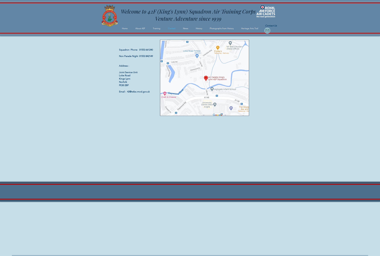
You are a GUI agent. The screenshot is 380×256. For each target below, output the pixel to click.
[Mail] (267, 31)
